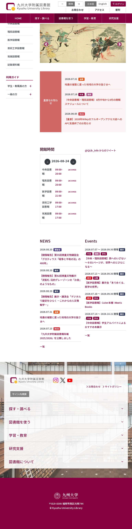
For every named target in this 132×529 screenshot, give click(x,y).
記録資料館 (14, 64)
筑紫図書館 (14, 56)
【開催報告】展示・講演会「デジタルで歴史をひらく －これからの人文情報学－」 (60, 300)
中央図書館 (14, 23)
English (103, 3)
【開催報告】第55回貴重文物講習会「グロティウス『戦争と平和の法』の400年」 (60, 259)
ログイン (119, 3)
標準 (70, 3)
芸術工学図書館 (16, 48)
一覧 (42, 346)
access (72, 169)
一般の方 (12, 94)
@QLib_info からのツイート (100, 150)
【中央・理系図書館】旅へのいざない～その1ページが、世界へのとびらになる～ (105, 262)
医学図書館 (14, 40)
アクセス (99, 10)
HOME (18, 18)
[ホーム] (28, 7)
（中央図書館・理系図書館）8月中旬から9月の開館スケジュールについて (92, 102)
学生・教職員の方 (17, 86)
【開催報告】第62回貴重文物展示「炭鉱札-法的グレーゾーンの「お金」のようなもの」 (60, 280)
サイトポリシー (113, 386)
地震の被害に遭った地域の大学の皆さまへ (88, 84)
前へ (46, 44)
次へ (119, 44)
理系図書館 (14, 31)
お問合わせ (78, 10)
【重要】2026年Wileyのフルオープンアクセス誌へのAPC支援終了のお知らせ (93, 121)
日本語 (90, 3)
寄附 (117, 10)
